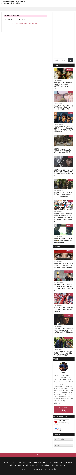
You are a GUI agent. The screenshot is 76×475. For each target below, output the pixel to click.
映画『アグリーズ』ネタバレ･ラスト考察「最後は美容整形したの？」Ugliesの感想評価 (63, 194)
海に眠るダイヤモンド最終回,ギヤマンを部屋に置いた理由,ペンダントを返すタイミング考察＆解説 (63, 287)
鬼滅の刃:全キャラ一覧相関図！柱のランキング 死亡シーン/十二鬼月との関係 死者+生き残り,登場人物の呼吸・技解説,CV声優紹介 (63, 217)
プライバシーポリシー (55, 462)
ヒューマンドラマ (69, 271)
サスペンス (70, 69)
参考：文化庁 (34, 465)
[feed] (38, 454)
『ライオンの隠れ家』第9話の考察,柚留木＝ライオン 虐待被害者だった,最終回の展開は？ (63, 353)
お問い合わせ (68, 462)
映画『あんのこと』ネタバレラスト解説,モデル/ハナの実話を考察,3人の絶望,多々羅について (63, 151)
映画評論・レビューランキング (61, 424)
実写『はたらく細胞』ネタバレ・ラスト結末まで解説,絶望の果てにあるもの (63, 309)
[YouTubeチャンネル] (65, 410)
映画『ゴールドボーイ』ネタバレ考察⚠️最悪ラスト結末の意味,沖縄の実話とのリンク (63, 240)
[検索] (70, 60)
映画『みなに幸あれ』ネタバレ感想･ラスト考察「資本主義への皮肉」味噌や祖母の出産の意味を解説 (63, 173)
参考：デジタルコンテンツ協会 (19, 465)
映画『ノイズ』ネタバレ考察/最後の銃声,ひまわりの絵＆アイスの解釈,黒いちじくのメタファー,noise (63, 85)
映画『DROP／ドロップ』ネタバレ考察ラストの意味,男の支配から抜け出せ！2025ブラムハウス (63, 265)
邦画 (71, 294)
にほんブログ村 (58, 430)
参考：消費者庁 (45, 465)
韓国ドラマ (22, 462)
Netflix (71, 113)
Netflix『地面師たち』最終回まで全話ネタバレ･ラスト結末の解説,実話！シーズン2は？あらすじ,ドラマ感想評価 (63, 129)
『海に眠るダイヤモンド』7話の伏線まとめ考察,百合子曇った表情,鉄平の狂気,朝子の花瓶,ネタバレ (63, 331)
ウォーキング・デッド (40, 462)
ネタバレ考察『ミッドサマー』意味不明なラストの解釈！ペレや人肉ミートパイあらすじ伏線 (63, 107)
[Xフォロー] (62, 410)
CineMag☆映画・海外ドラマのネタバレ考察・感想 (13, 2)
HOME (4, 9)
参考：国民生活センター (59, 465)
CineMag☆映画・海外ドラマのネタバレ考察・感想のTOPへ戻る (25, 23)
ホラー (71, 92)
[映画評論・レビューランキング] (61, 422)
